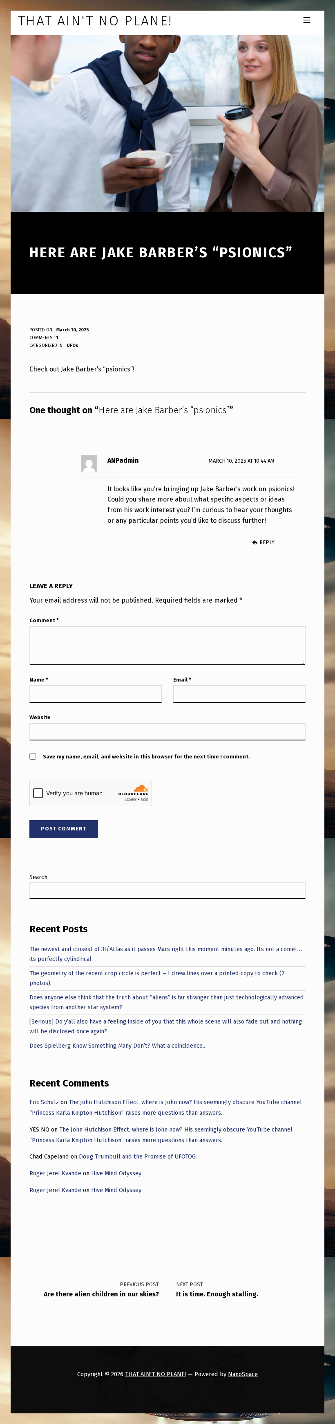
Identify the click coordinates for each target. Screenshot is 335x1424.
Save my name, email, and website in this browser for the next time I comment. (146, 757)
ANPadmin (123, 460)
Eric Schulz (44, 1102)
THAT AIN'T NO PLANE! (155, 1374)
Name (38, 680)
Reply (267, 542)
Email (182, 680)
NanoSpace (243, 1374)
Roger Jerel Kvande (55, 1173)
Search (38, 877)
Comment (44, 620)
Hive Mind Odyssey (116, 1173)
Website (40, 717)
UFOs (72, 345)
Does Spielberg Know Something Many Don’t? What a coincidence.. (117, 1045)
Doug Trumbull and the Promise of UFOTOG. (138, 1156)
